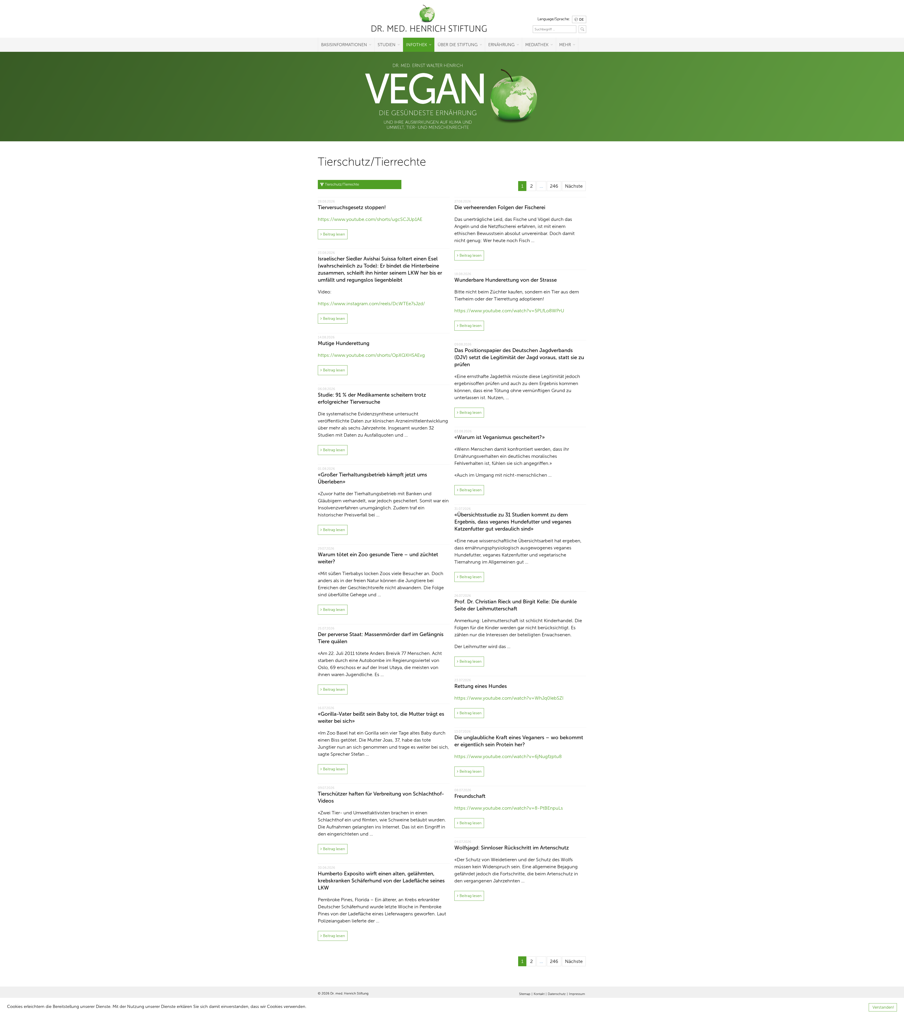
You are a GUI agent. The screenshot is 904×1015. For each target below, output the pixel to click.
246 (554, 186)
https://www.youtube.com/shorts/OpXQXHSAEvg (371, 355)
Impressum (577, 994)
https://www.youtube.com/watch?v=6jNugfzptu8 (508, 756)
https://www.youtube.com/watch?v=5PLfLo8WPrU (509, 310)
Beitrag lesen (334, 234)
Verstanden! (883, 1007)
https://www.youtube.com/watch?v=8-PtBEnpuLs (508, 808)
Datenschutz (557, 994)
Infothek (416, 44)
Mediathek (537, 44)
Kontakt (539, 994)
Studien (387, 44)
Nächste (574, 186)
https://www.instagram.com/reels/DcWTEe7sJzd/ (371, 303)
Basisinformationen (344, 44)
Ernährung (501, 44)
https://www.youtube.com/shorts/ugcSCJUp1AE (370, 219)
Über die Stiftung (458, 44)
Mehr (565, 44)
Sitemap (524, 994)
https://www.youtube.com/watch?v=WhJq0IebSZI (508, 698)
